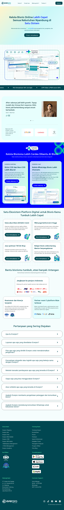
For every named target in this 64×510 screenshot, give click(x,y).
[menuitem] (20, 3)
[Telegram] (60, 501)
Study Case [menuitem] (27, 3)
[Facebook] (52, 501)
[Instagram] (44, 501)
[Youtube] (56, 501)
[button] (30, 120)
